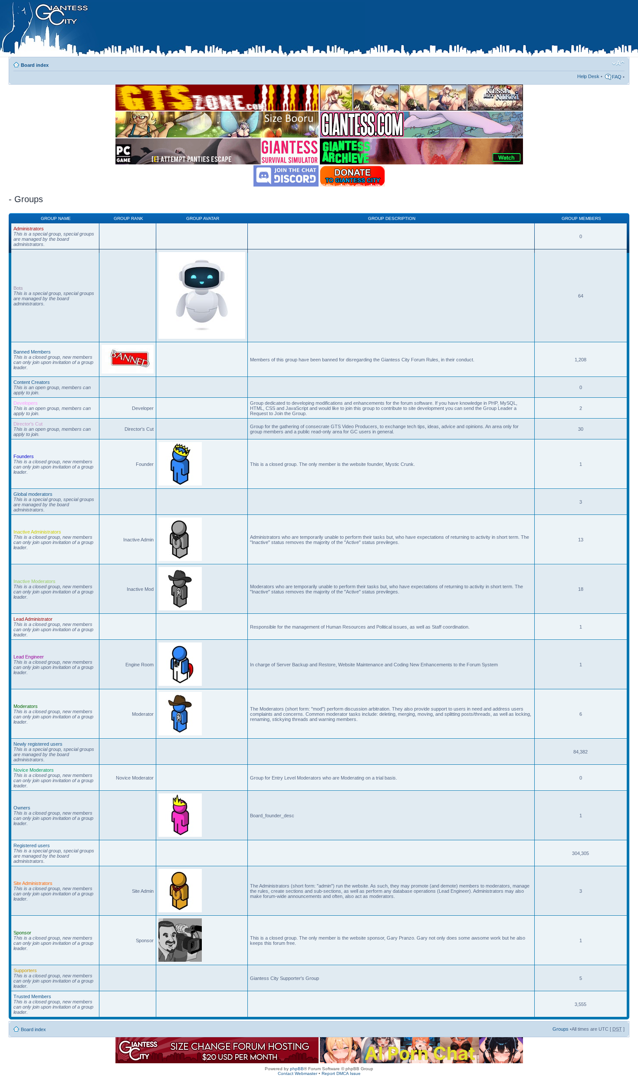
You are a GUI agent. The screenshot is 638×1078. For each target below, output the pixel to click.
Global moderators (33, 494)
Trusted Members (32, 996)
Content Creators (31, 382)
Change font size (618, 63)
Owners (21, 807)
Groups (560, 1029)
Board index (35, 65)
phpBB (297, 1068)
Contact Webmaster (297, 1073)
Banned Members (32, 351)
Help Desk (588, 76)
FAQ (617, 76)
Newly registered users (37, 744)
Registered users (31, 845)
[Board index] (182, 30)
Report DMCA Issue (341, 1073)
